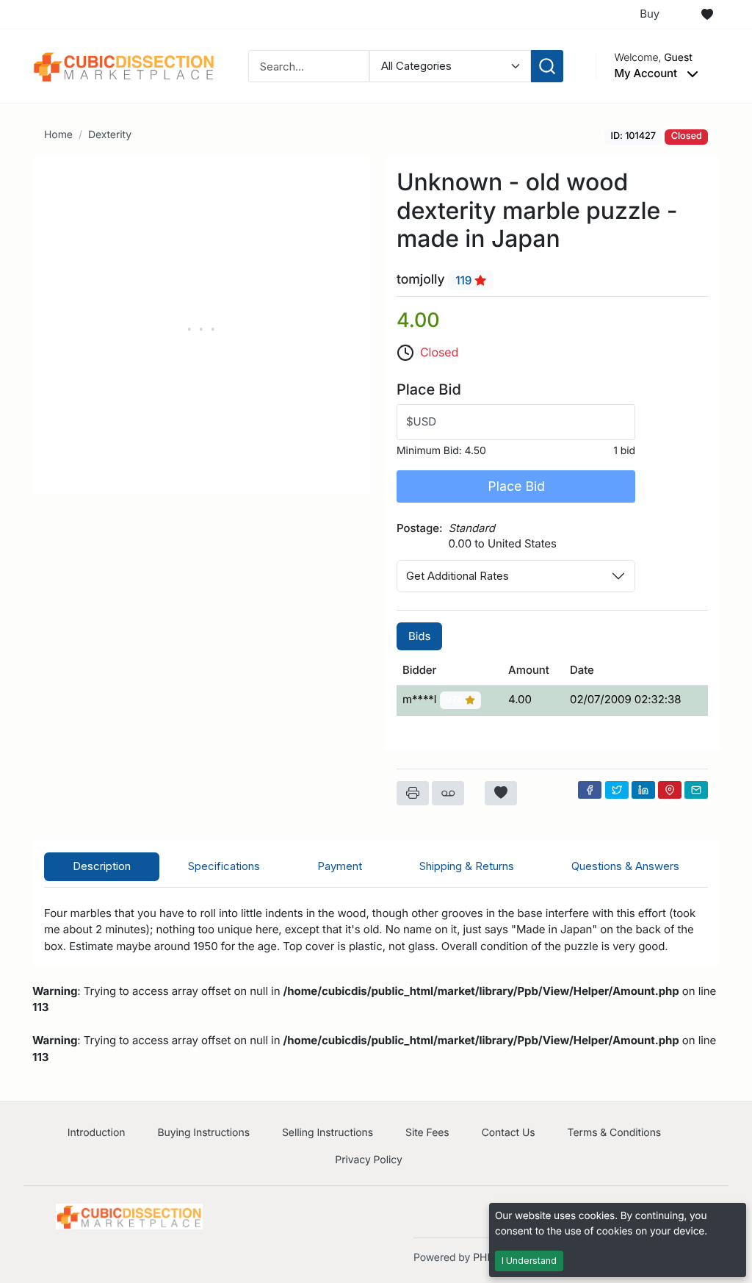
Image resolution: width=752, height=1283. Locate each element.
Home (58, 135)
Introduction (97, 1132)
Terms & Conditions (615, 1132)
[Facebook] (589, 790)
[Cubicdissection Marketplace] (124, 65)
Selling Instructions (327, 1132)
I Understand (529, 1260)
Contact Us (508, 1132)
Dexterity (109, 135)
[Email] (696, 790)
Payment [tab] (339, 866)
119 (464, 280)
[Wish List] (707, 15)
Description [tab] (102, 866)
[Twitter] (617, 790)
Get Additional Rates (457, 576)
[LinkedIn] (643, 790)
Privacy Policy (368, 1160)
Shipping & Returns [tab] (466, 866)
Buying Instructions (203, 1132)
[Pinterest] (670, 790)
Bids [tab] (419, 636)
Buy (649, 14)
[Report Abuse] (448, 793)
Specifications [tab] (224, 866)
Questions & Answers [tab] (625, 866)
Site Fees (427, 1132)
